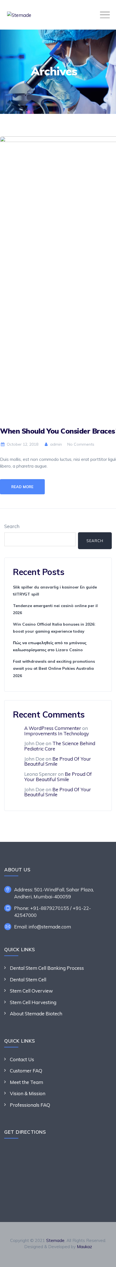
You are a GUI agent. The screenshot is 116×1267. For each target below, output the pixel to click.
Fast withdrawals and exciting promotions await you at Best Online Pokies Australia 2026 (54, 668)
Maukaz (84, 1246)
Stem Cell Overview (31, 991)
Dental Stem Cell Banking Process (47, 968)
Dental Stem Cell (28, 979)
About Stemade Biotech (36, 1013)
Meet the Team (26, 1082)
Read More (22, 486)
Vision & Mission (27, 1093)
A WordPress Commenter (52, 728)
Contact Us (22, 1059)
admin (55, 444)
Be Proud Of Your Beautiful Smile (57, 761)
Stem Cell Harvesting (33, 1002)
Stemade (55, 1240)
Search (11, 526)
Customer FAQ (26, 1071)
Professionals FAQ (30, 1105)
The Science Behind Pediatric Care (59, 746)
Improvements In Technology (56, 733)
